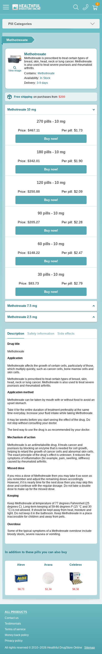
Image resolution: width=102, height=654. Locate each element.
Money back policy (17, 635)
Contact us (12, 618)
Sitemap (89, 647)
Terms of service (15, 629)
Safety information (40, 333)
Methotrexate (35, 54)
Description (15, 333)
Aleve (21, 564)
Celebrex (76, 564)
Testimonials (13, 623)
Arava (48, 564)
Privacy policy (14, 640)
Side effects (65, 333)
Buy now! (51, 138)
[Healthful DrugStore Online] (26, 7)
